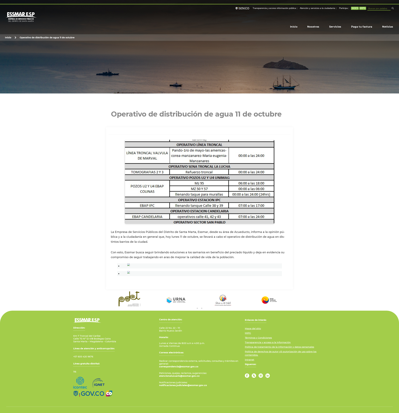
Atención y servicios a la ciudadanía (317, 8)
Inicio (8, 37)
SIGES (355, 8)
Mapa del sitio (253, 328)
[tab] (197, 308)
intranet (249, 359)
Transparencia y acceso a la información (268, 342)
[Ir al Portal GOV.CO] (88, 393)
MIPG (362, 8)
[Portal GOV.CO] (243, 8)
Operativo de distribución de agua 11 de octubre (47, 37)
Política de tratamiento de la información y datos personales (279, 347)
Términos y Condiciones (258, 337)
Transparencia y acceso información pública (274, 8)
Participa (343, 8)
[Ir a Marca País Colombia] (109, 393)
